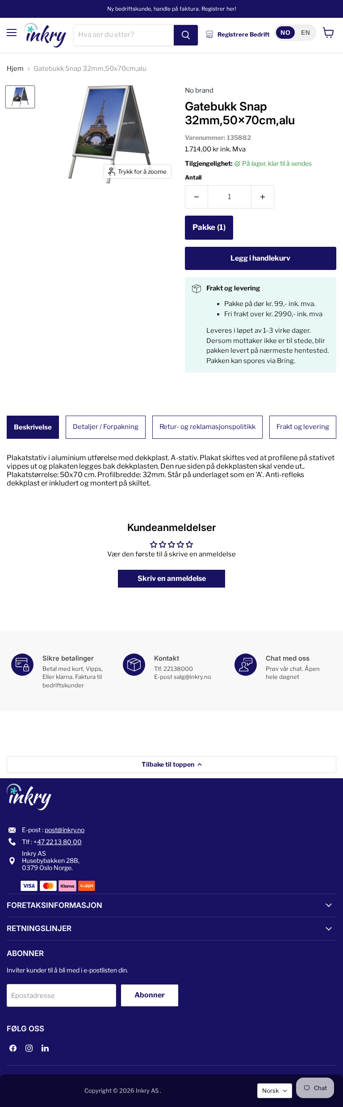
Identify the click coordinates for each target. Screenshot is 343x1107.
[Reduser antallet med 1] (196, 196)
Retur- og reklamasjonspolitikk (207, 427)
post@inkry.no (64, 829)
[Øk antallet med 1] (262, 196)
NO (285, 32)
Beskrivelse (33, 427)
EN (305, 32)
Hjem (15, 69)
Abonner (149, 995)
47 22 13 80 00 (59, 842)
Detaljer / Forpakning (105, 427)
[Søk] (186, 35)
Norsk (270, 1090)
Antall (193, 177)
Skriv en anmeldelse (172, 578)
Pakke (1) (209, 227)
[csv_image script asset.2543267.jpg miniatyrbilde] (20, 97)
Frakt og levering (302, 427)
